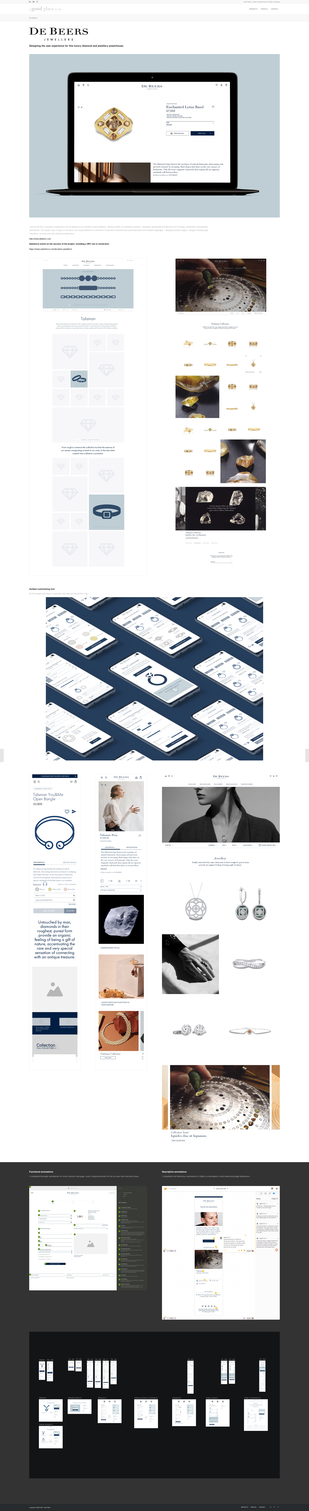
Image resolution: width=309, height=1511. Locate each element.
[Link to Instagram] (37, 2)
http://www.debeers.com (40, 239)
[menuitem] (253, 9)
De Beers (33, 17)
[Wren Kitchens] (2, 755)
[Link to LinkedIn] (30, 2)
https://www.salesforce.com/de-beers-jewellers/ (50, 249)
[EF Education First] (307, 755)
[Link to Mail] (33, 2)
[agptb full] (45, 9)
